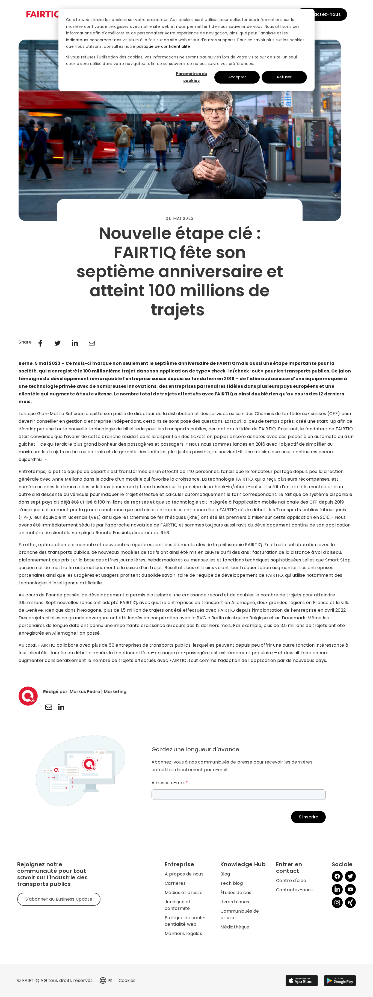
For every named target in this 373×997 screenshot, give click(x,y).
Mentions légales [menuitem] (183, 933)
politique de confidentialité (163, 46)
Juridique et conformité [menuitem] (178, 905)
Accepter (237, 77)
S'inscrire (308, 817)
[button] (103, 980)
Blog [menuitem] (225, 874)
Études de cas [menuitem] (235, 892)
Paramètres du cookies (191, 77)
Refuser (284, 77)
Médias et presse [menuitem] (184, 892)
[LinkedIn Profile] (61, 707)
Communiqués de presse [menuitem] (239, 914)
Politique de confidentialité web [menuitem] (185, 921)
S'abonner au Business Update (58, 899)
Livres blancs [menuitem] (234, 902)
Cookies (127, 980)
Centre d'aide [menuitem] (291, 880)
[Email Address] (48, 707)
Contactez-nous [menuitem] (294, 890)
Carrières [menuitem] (175, 883)
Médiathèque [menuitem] (235, 927)
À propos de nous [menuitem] (184, 874)
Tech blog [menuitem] (231, 883)
